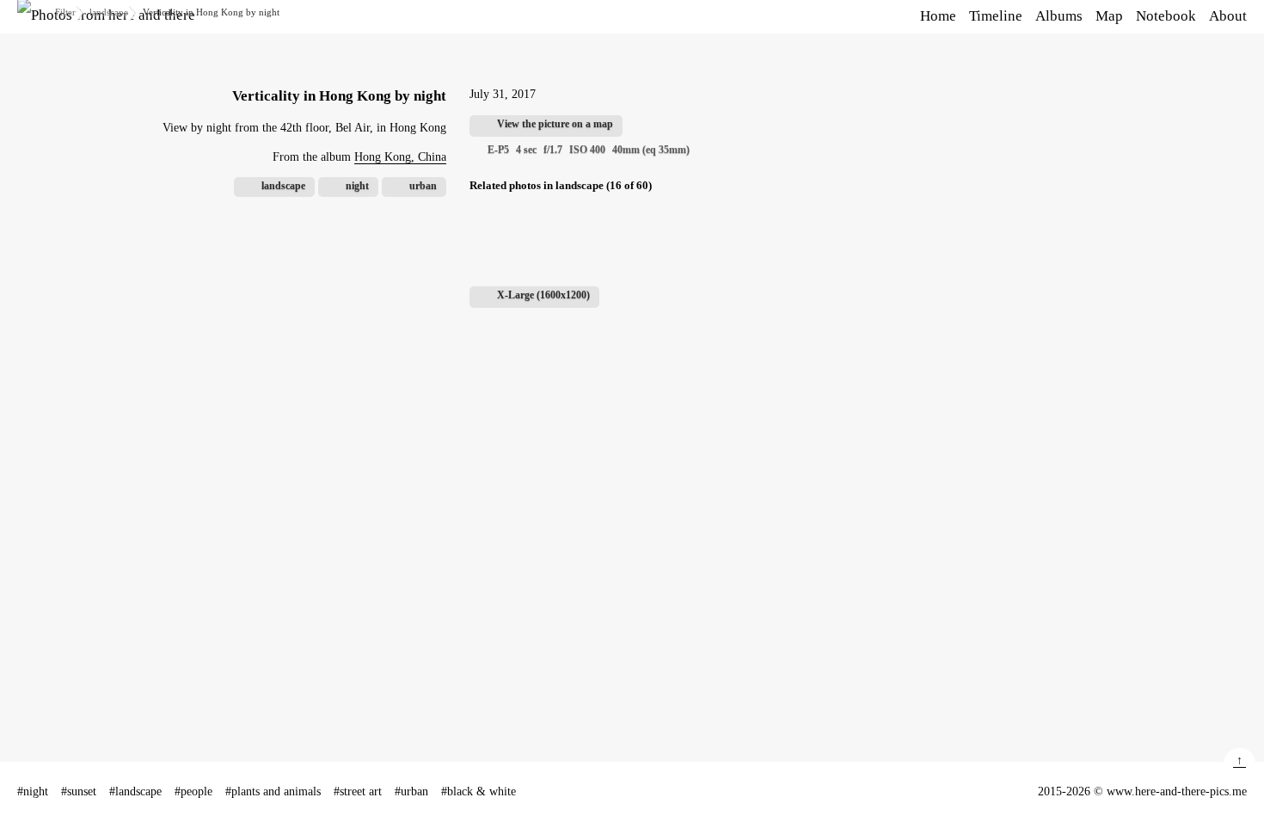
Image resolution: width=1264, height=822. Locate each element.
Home (938, 16)
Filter (65, 12)
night (357, 186)
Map (1109, 16)
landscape (108, 12)
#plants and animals (273, 791)
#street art (358, 791)
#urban (411, 791)
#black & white (478, 791)
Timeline (995, 16)
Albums (1059, 16)
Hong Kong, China (400, 156)
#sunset (78, 791)
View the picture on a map (555, 124)
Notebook (1166, 16)
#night (32, 791)
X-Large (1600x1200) (543, 295)
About (1228, 16)
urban (423, 186)
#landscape (135, 791)
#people (193, 791)
